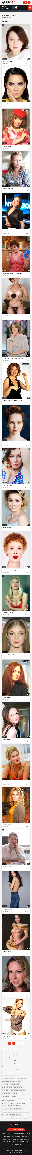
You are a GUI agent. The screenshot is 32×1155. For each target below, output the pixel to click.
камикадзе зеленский (7, 1072)
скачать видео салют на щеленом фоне (12, 1108)
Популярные (6, 8)
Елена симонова (6, 1066)
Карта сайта (9, 1150)
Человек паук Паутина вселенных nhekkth (12, 1057)
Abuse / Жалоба (18, 1150)
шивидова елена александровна (10, 1096)
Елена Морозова (21, 1069)
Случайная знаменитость (16, 1129)
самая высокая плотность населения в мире (13, 1081)
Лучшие (5, 6)
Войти (29, 2)
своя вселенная (22, 1060)
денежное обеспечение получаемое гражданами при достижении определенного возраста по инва (15, 1102)
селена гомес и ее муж (21, 1072)
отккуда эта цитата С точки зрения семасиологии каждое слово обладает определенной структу (14, 1117)
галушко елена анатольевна (18, 1090)
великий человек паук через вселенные (12, 1087)
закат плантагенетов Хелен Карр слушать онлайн (14, 1054)
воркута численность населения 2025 (11, 1114)
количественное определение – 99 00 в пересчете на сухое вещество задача (15, 1099)
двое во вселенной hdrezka (9, 1052)
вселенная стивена (17, 1066)
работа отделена (6, 1075)
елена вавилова (17, 1075)
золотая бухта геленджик (8, 1069)
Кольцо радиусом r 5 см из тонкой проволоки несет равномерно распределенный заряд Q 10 (15, 1111)
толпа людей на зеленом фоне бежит (11, 1105)
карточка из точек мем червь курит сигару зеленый (15, 1078)
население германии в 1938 (9, 1060)
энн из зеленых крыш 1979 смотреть (11, 1063)
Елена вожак (5, 1090)
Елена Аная (5, 1084)
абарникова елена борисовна (9, 1093)
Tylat (12, 1144)
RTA (25, 1150)
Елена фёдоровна (14, 1084)
